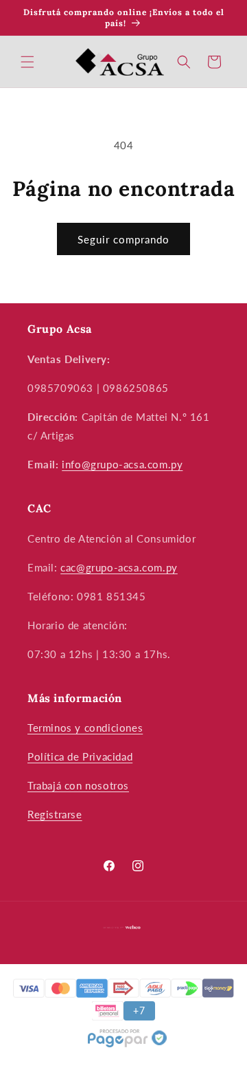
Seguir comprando (123, 239)
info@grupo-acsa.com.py (122, 464)
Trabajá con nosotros (78, 785)
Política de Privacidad (79, 756)
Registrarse (54, 814)
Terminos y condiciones (85, 727)
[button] (27, 62)
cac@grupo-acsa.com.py (119, 567)
